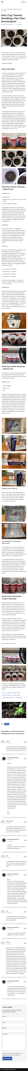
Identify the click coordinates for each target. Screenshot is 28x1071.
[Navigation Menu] (22, 2)
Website (4, 1028)
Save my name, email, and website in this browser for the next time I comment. (12, 1054)
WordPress (13, 1069)
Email (4, 1022)
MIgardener (18, 251)
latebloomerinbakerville (7, 24)
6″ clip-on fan (17, 301)
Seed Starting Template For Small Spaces (12, 697)
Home (2, 9)
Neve (2, 1069)
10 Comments (19, 24)
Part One (18, 56)
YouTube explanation (6, 283)
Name (4, 1016)
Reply (25, 742)
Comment (5, 1034)
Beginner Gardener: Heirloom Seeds (11, 695)
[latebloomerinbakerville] (2, 2)
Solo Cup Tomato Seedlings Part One (11, 692)
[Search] (25, 2)
